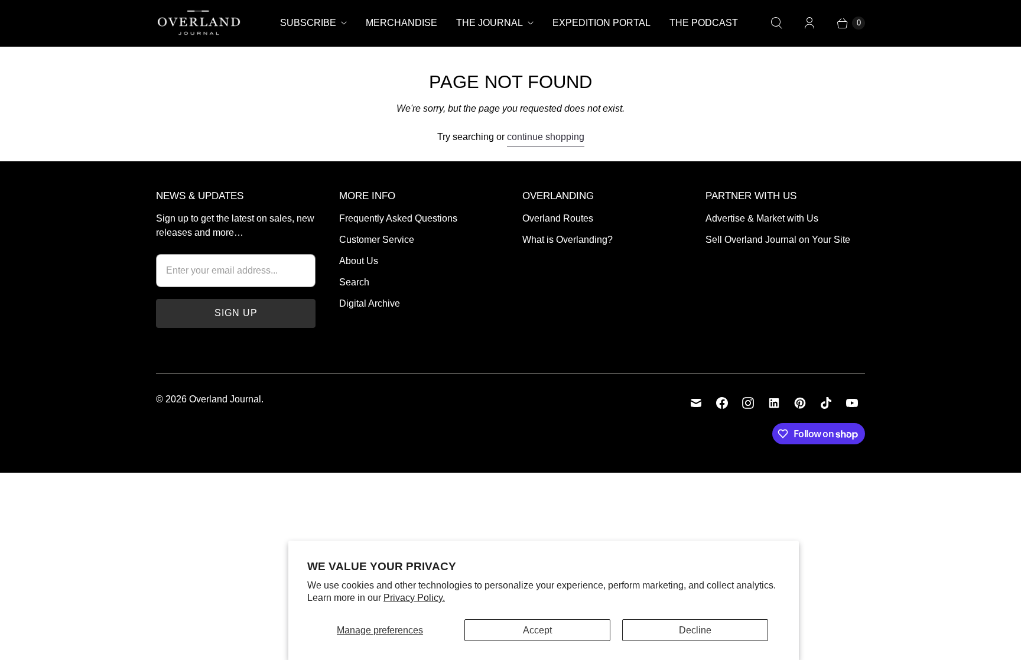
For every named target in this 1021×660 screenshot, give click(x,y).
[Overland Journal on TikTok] (826, 403)
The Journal (489, 23)
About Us (358, 261)
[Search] (776, 23)
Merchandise (401, 23)
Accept (537, 630)
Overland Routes (557, 218)
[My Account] (809, 23)
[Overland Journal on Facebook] (722, 403)
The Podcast (703, 23)
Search (354, 282)
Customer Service (376, 240)
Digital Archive (369, 303)
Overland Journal (225, 399)
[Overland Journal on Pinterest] (800, 403)
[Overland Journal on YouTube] (852, 403)
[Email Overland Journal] (696, 403)
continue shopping (545, 137)
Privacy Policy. (414, 598)
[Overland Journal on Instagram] (748, 403)
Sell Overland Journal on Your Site (777, 240)
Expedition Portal (601, 23)
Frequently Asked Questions (398, 218)
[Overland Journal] (199, 23)
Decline (695, 630)
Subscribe (308, 23)
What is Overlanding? (567, 240)
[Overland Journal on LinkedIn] (774, 403)
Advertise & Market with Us (761, 218)
